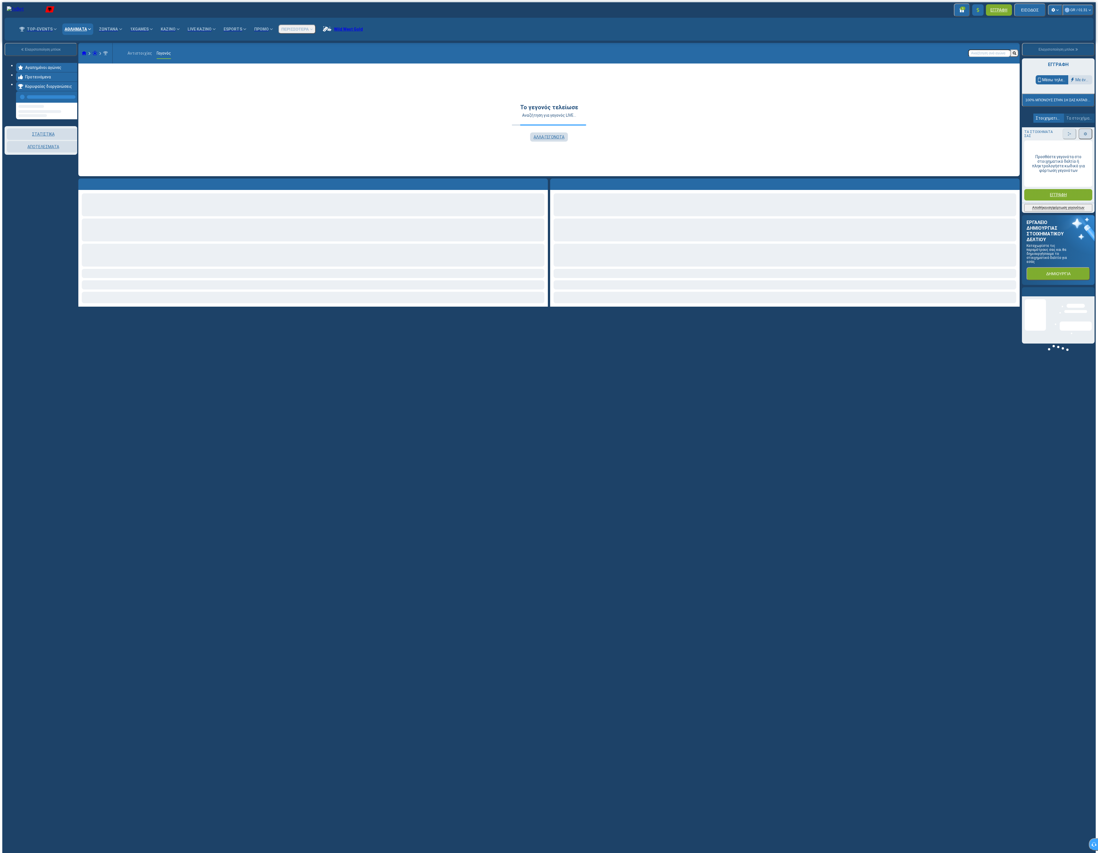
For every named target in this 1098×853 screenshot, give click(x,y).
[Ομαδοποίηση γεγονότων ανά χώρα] (72, 155)
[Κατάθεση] (978, 10)
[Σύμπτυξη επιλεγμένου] (65, 155)
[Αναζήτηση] (1015, 53)
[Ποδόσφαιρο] (95, 53)
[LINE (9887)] (84, 53)
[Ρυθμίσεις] (1055, 10)
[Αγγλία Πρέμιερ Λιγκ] (105, 53)
